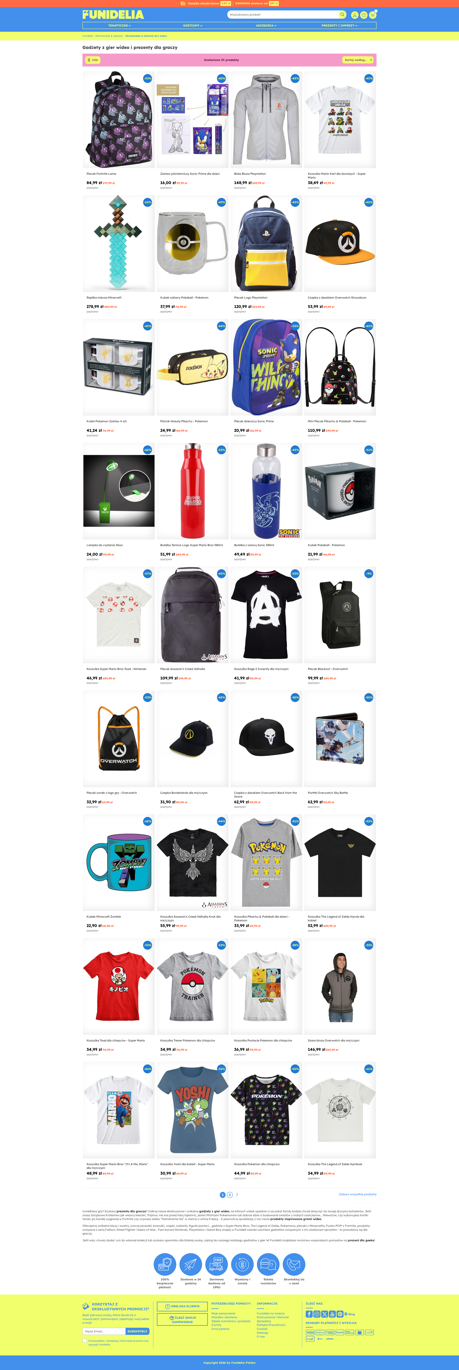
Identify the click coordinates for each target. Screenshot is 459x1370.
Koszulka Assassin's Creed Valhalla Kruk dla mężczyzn (190, 918)
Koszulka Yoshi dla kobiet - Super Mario (187, 1164)
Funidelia (87, 35)
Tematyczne (118, 25)
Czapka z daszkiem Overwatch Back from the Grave (265, 794)
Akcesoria (264, 25)
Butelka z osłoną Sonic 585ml (254, 545)
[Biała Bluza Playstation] (266, 119)
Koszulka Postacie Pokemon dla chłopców (263, 1040)
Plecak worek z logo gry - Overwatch (112, 793)
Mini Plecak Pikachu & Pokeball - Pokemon (337, 421)
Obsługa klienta (185, 1306)
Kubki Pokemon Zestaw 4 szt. (107, 421)
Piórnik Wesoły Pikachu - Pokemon (184, 421)
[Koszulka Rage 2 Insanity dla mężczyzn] (266, 615)
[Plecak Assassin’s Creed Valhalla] (192, 615)
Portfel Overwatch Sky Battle (328, 793)
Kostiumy (191, 25)
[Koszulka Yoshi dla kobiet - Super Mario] (192, 1110)
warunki (93, 1344)
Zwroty (216, 1325)
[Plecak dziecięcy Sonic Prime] (266, 367)
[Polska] (309, 1314)
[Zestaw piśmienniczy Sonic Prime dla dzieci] (192, 119)
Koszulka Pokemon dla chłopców (257, 1164)
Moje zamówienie (223, 1313)
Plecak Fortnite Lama (101, 173)
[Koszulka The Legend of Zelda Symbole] (340, 1110)
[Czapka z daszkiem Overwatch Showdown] (340, 243)
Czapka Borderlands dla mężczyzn (184, 793)
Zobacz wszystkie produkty (358, 1194)
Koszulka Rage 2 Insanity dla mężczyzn (261, 669)
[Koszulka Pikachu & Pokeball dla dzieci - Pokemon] (266, 862)
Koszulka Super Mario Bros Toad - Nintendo (116, 669)
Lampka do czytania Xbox (105, 545)
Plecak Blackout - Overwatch (328, 669)
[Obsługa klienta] (364, 15)
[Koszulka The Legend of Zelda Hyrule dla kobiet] (340, 862)
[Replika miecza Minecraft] (119, 243)
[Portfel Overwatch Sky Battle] (340, 738)
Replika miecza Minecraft (104, 297)
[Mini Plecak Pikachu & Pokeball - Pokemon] (340, 367)
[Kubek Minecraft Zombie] (119, 862)
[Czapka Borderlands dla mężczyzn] (192, 738)
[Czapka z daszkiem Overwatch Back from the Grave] (266, 738)
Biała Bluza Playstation (250, 173)
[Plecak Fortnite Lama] (119, 119)
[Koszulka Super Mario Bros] (119, 1110)
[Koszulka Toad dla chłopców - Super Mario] (119, 986)
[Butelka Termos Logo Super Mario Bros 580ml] (192, 491)
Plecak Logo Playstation (251, 297)
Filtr (95, 60)
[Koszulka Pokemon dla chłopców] (266, 1110)
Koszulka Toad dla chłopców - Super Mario (116, 1040)
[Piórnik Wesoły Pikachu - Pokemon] (192, 367)
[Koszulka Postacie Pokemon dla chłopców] (266, 986)
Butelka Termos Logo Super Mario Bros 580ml (191, 545)
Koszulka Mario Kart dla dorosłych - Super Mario (337, 175)
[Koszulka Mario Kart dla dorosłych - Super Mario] (340, 119)
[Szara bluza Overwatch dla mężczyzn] (340, 986)
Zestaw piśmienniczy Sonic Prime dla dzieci (190, 173)
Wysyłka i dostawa (224, 1317)
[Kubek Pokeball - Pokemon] (340, 491)
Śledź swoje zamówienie (184, 1320)
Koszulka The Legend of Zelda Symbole (335, 1164)
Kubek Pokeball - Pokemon (326, 545)
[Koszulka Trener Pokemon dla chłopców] (192, 986)
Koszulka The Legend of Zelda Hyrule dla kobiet (336, 918)
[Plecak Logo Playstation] (266, 243)
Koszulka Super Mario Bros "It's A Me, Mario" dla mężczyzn (117, 1166)
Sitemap (262, 1333)
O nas (261, 1336)
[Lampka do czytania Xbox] (119, 491)
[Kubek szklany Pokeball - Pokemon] (192, 243)
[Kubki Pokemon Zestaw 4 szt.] (119, 367)
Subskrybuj (137, 1331)
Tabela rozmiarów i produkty (230, 1321)
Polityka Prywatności (271, 1325)
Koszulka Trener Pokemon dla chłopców (187, 1040)
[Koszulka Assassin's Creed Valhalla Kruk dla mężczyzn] (192, 862)
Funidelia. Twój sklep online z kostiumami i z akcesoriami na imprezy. (113, 14)
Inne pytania (220, 1329)
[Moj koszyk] (373, 15)
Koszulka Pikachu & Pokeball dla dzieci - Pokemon (261, 918)
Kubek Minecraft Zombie (104, 916)
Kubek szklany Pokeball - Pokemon (184, 297)
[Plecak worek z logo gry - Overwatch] (119, 738)
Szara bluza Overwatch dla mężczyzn (333, 1040)
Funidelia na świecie (271, 1313)
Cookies (262, 1329)
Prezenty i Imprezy (338, 25)
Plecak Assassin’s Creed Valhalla (182, 669)
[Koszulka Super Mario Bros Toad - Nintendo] (119, 615)
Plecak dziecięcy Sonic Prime (254, 421)
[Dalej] (237, 1194)
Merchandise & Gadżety (109, 35)
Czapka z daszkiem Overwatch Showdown (337, 297)
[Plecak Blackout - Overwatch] (340, 615)
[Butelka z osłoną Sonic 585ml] (266, 491)
